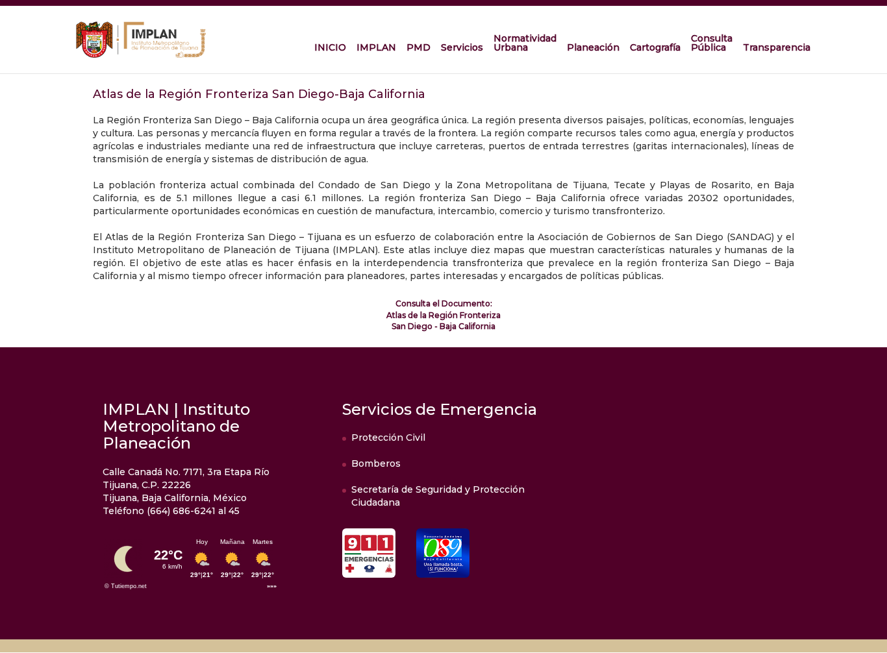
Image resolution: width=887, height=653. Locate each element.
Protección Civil (388, 437)
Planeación (593, 47)
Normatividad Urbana (524, 42)
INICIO (330, 47)
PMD (418, 47)
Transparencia (776, 47)
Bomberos (376, 463)
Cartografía (655, 47)
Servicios (462, 47)
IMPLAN (376, 47)
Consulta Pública (711, 42)
